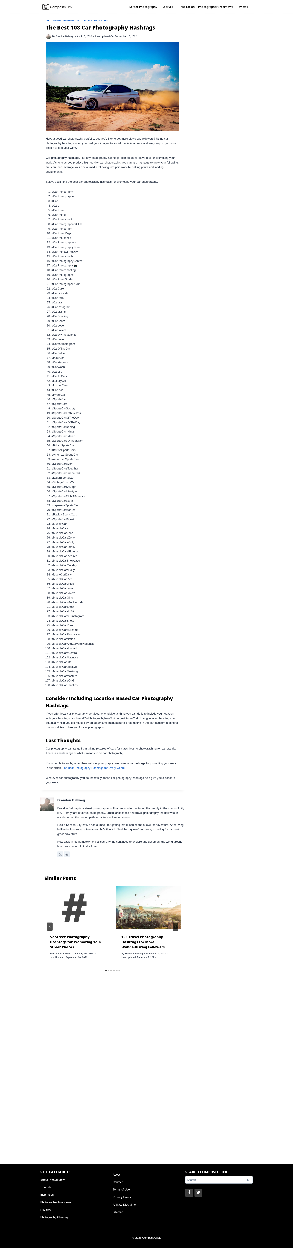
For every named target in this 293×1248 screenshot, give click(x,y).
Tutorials (45, 1187)
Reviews (45, 1209)
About (116, 1174)
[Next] (175, 927)
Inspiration (187, 7)
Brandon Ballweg (64, 36)
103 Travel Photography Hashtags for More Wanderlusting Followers (143, 942)
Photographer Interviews (215, 7)
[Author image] (48, 36)
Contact (118, 1182)
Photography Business (60, 21)
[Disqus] (112, 1032)
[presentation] (76, 907)
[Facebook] (189, 1193)
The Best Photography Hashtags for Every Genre (93, 768)
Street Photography (143, 7)
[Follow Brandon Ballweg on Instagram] (67, 854)
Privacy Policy (122, 1197)
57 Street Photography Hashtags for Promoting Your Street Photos (75, 942)
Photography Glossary (54, 1217)
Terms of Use (121, 1189)
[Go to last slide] (50, 927)
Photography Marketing (92, 21)
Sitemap (118, 1212)
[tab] (106, 970)
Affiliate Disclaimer (125, 1204)
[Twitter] (198, 1193)
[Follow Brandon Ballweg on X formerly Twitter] (60, 854)
